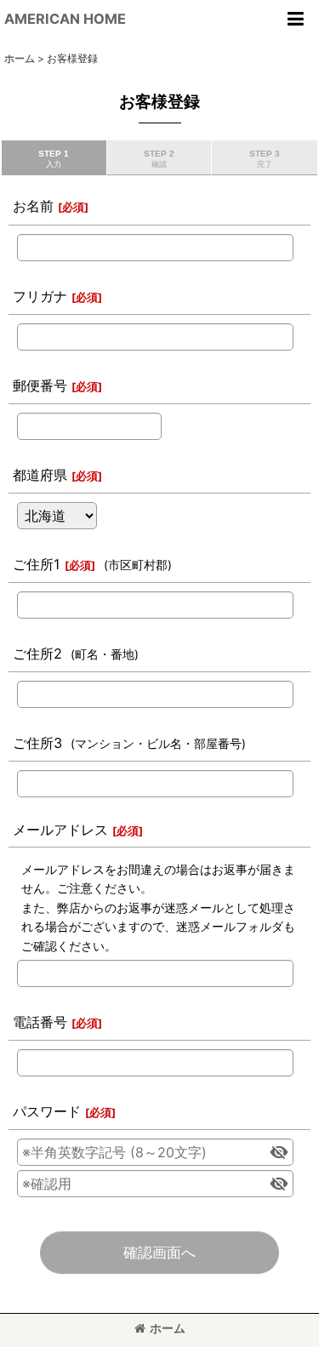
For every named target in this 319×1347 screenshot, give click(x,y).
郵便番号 (40, 385)
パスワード (47, 1111)
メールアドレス (60, 829)
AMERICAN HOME (65, 18)
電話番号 (40, 1021)
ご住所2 (37, 653)
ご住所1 (36, 564)
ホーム (167, 1328)
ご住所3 (37, 742)
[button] (295, 18)
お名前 (33, 205)
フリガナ (40, 296)
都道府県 (40, 474)
